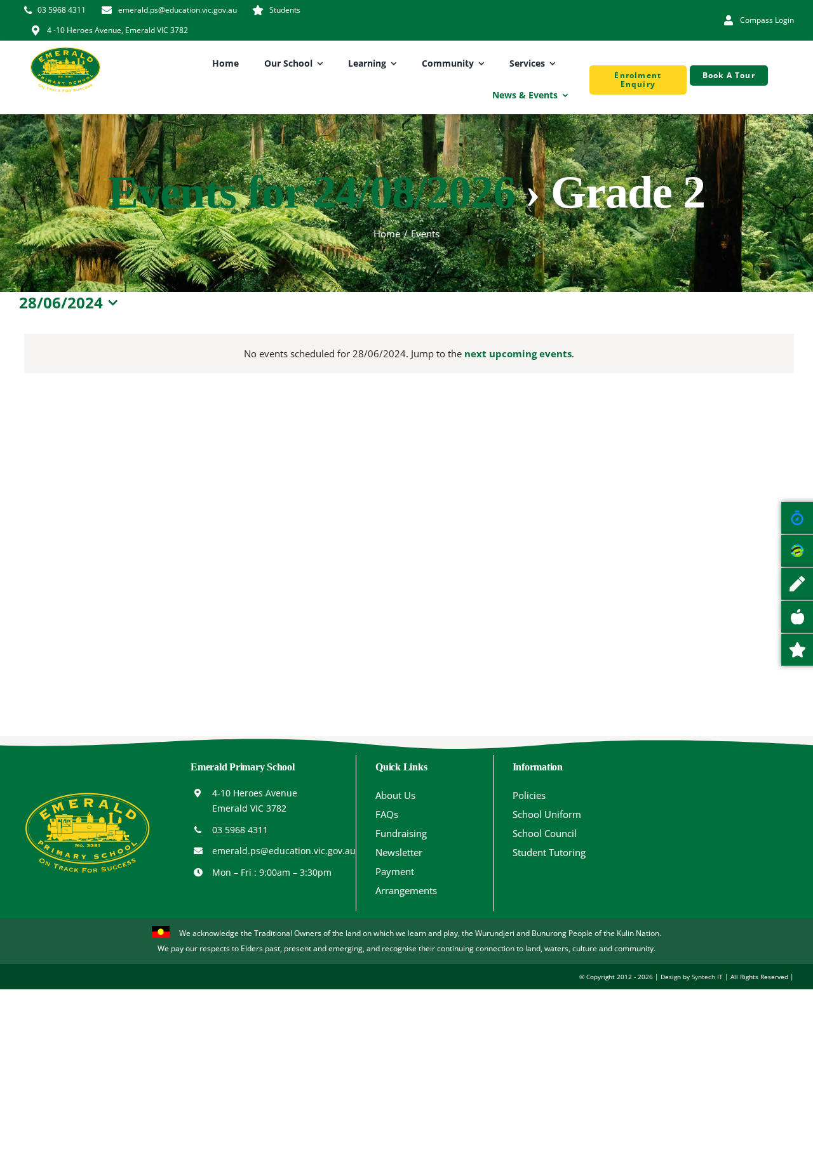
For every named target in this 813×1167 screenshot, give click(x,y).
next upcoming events (518, 353)
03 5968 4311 (240, 830)
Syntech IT (707, 976)
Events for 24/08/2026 (311, 192)
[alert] (409, 353)
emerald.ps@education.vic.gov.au (284, 851)
